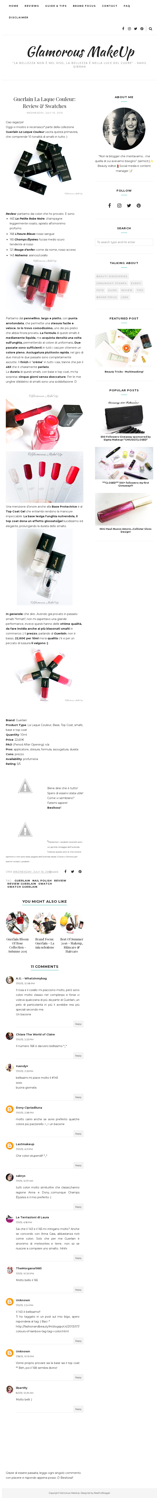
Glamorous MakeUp (80, 51)
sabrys (20, 1176)
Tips (140, 290)
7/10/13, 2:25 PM (24, 1071)
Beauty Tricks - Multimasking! (124, 371)
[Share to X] (73, 872)
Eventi (136, 283)
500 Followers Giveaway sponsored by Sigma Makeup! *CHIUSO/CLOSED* (126, 438)
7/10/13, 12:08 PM (25, 983)
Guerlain (22, 880)
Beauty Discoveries (112, 276)
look (125, 297)
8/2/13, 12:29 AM (24, 1392)
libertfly (21, 1388)
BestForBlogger (102, 1493)
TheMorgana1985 (29, 1268)
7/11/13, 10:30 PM (25, 1273)
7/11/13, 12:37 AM (24, 1180)
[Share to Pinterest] (80, 872)
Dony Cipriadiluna (29, 1107)
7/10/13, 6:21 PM (24, 1149)
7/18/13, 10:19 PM (25, 1356)
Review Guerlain (21, 883)
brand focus (107, 297)
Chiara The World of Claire (35, 1034)
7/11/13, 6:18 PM (24, 1222)
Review (60, 880)
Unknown (23, 1300)
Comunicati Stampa (112, 283)
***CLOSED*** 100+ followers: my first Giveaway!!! (125, 484)
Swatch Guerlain (22, 886)
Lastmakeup (25, 1144)
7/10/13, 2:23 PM (24, 1039)
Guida (112, 290)
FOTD (100, 290)
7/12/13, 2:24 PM (24, 1305)
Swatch (45, 883)
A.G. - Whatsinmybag (31, 978)
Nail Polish (42, 880)
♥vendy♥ (22, 1066)
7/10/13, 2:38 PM (25, 1112)
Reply (78, 1023)
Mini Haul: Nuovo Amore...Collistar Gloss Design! (125, 530)
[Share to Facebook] (65, 872)
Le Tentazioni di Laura (32, 1217)
